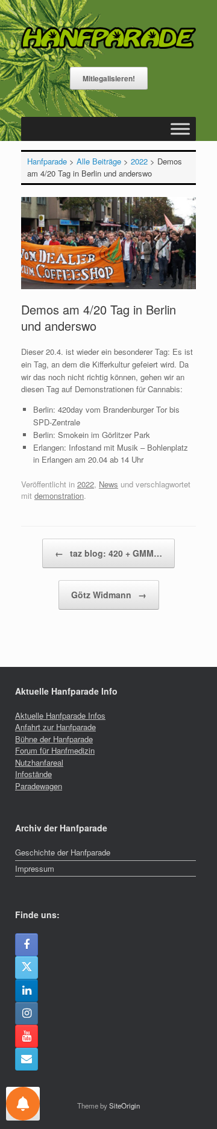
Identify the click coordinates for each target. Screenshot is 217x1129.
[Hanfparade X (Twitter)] (26, 967)
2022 (85, 484)
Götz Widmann (108, 595)
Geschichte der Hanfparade (62, 852)
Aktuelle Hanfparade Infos (60, 715)
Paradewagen (38, 786)
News (108, 484)
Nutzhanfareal (39, 762)
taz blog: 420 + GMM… (108, 553)
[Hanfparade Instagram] (26, 1013)
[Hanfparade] (108, 38)
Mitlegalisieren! (109, 78)
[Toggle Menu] (180, 128)
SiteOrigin (124, 1105)
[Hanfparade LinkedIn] (26, 990)
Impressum (34, 868)
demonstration (59, 495)
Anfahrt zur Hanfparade (55, 727)
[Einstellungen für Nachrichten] (23, 1104)
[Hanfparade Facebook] (26, 944)
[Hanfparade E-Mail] (26, 1059)
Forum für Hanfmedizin (55, 750)
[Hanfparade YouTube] (26, 1036)
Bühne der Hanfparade (54, 739)
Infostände (33, 774)
